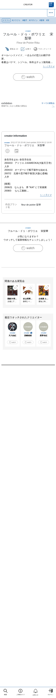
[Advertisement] (28, 404)
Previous (2, 295)
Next (53, 295)
